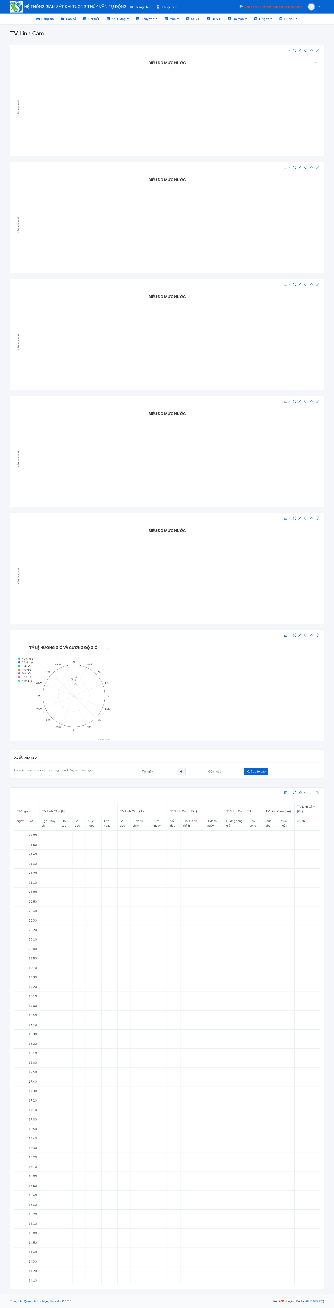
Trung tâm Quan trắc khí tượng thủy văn (35, 1301)
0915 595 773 (314, 1301)
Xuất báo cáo (256, 771)
